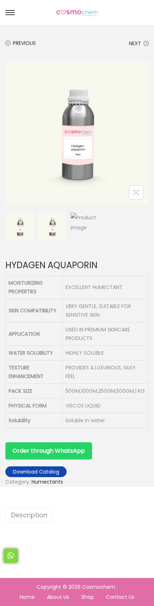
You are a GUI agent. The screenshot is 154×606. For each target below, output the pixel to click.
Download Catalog (36, 471)
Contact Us (120, 597)
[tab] (77, 515)
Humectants (47, 481)
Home (27, 597)
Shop (87, 597)
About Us (58, 597)
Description (29, 515)
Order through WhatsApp (49, 451)
